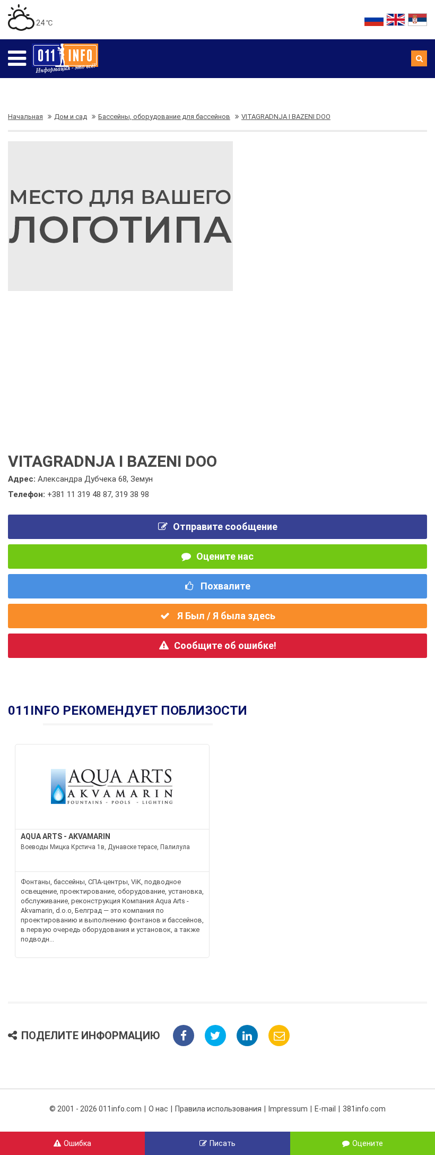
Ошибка (77, 1143)
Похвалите (224, 586)
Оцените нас (225, 556)
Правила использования (218, 1109)
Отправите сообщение (225, 526)
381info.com (364, 1109)
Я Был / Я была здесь (225, 615)
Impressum (288, 1109)
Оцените (367, 1143)
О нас (158, 1109)
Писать (223, 1143)
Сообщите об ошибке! (225, 645)
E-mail (325, 1109)
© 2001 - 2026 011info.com (95, 1109)
